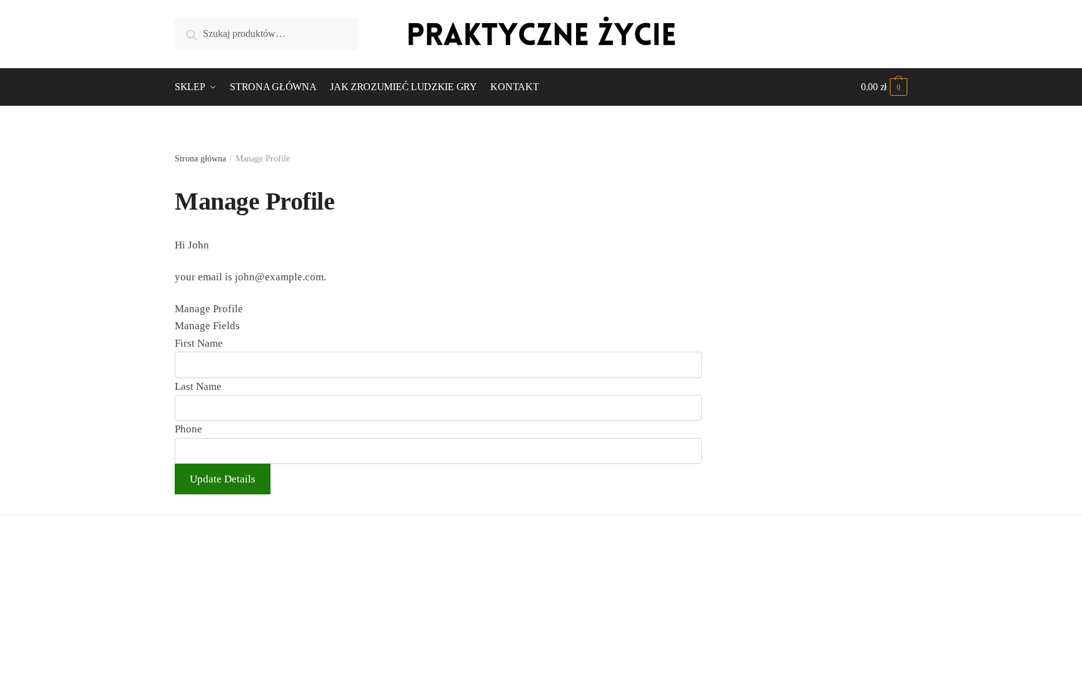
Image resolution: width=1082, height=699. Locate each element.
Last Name (198, 386)
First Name (199, 343)
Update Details (222, 479)
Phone (188, 429)
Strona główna (200, 158)
